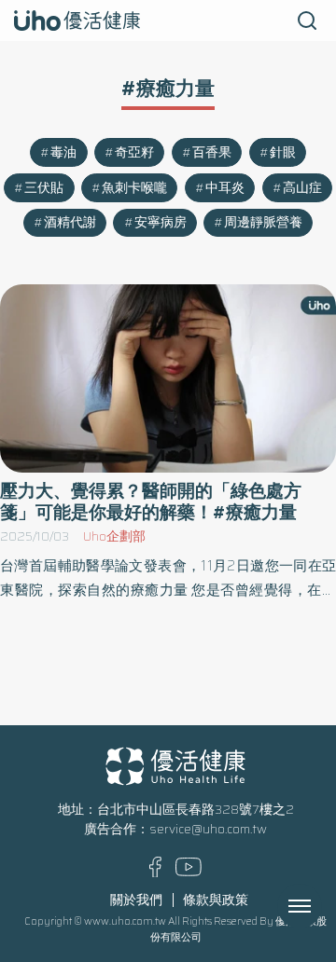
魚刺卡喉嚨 (134, 188)
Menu (320, 906)
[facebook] (155, 873)
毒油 (63, 152)
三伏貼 (43, 188)
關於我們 (136, 900)
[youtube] (188, 872)
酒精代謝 (70, 222)
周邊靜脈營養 (263, 222)
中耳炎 (225, 188)
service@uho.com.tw (208, 829)
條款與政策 (215, 900)
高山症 (302, 188)
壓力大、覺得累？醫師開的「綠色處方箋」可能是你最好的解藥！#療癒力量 (150, 501)
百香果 (211, 152)
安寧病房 (160, 222)
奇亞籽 (134, 152)
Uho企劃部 (114, 536)
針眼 (283, 152)
